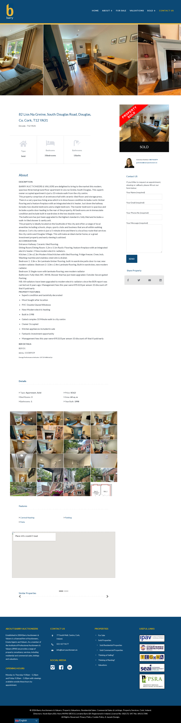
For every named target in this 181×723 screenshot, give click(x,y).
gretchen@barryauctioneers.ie (146, 162)
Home (95, 10)
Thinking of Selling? (106, 655)
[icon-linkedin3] (69, 667)
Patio (22, 522)
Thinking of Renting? (106, 660)
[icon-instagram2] (53, 667)
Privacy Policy (85, 717)
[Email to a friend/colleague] (149, 280)
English (23, 720)
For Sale (121, 10)
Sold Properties (104, 640)
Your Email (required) (135, 202)
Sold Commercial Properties (111, 650)
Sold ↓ (151, 10)
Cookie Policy (98, 717)
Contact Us (166, 10)
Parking (68, 517)
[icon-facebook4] (62, 667)
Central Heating (27, 517)
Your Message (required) (137, 223)
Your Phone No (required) (137, 213)
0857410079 (153, 159)
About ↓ (107, 10)
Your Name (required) (135, 192)
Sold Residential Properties (111, 645)
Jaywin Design (113, 717)
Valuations (137, 10)
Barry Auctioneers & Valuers (49, 710)
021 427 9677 (63, 644)
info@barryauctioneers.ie (67, 650)
